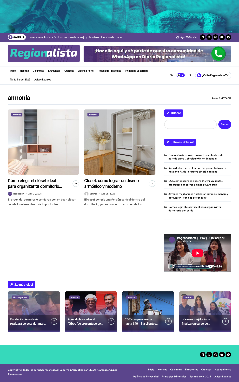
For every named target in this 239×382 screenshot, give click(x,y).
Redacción (18, 193)
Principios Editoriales (136, 70)
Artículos (17, 114)
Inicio (13, 70)
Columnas (38, 70)
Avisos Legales (42, 79)
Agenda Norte (85, 70)
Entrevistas (54, 70)
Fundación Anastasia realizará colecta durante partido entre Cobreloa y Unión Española (195, 156)
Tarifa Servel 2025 (20, 79)
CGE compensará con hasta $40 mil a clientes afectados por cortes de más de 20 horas (195, 182)
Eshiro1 (93, 193)
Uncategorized (20, 297)
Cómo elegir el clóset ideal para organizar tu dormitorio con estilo (33, 186)
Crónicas (69, 70)
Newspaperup (105, 369)
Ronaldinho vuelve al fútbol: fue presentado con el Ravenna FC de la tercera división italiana (197, 169)
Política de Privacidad (109, 70)
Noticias (24, 70)
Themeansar (15, 374)
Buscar (176, 113)
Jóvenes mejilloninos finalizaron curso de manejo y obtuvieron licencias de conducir (198, 195)
